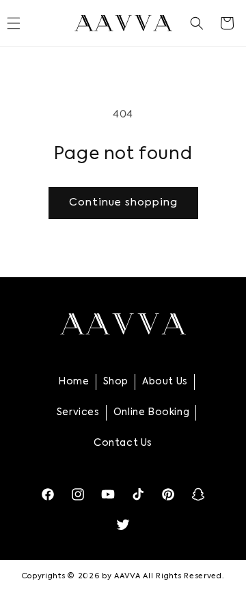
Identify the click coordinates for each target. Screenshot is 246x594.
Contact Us (123, 443)
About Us (165, 381)
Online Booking (151, 412)
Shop (115, 381)
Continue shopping (123, 202)
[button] (197, 23)
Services (78, 412)
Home (73, 381)
